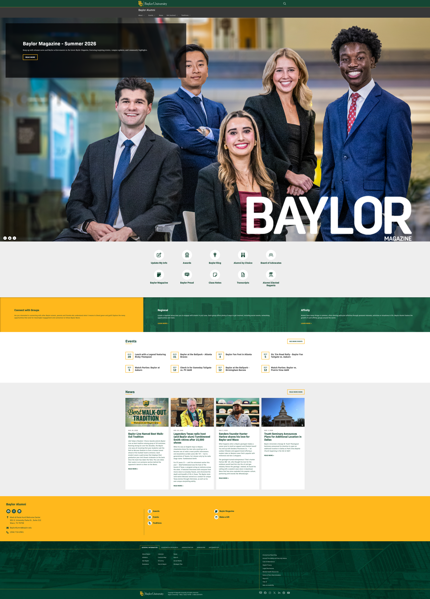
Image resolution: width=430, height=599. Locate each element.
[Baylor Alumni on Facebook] (8, 511)
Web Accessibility (268, 585)
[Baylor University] (152, 3)
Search (176, 557)
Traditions (184, 15)
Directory (161, 561)
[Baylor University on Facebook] (264, 594)
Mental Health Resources (270, 572)
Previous (5, 238)
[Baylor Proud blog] (260, 594)
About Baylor (146, 554)
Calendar (161, 554)
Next (14, 238)
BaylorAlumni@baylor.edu (21, 527)
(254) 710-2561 (17, 532)
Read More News (295, 392)
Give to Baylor (162, 564)
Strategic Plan (178, 564)
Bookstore (145, 564)
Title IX (265, 582)
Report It (265, 578)
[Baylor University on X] (274, 594)
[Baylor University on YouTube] (288, 594)
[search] (285, 3)
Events (150, 15)
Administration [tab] (187, 547)
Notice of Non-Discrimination (272, 575)
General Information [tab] (150, 547)
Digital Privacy (267, 565)
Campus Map (162, 557)
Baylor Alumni (146, 10)
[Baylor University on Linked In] (278, 594)
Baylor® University (181, 592)
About (140, 15)
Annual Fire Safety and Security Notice (275, 558)
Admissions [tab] (201, 547)
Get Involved (171, 15)
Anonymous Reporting (270, 555)
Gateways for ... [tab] (214, 547)
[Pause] (9, 238)
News (161, 15)
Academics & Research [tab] (169, 547)
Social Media (178, 561)
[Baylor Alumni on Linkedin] (19, 511)
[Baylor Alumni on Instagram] (14, 511)
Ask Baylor (145, 561)
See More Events (295, 341)
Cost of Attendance (269, 562)
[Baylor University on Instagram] (269, 594)
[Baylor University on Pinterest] (283, 594)
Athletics (145, 557)
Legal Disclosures (268, 568)
